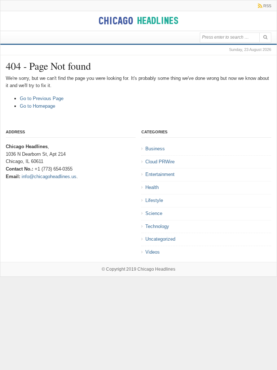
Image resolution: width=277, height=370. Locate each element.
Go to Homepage (37, 106)
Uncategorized (160, 239)
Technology (157, 226)
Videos (152, 252)
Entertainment (160, 174)
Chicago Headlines (156, 269)
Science (153, 213)
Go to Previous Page (41, 98)
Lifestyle (154, 200)
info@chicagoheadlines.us (49, 176)
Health (152, 187)
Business (155, 148)
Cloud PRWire (160, 161)
